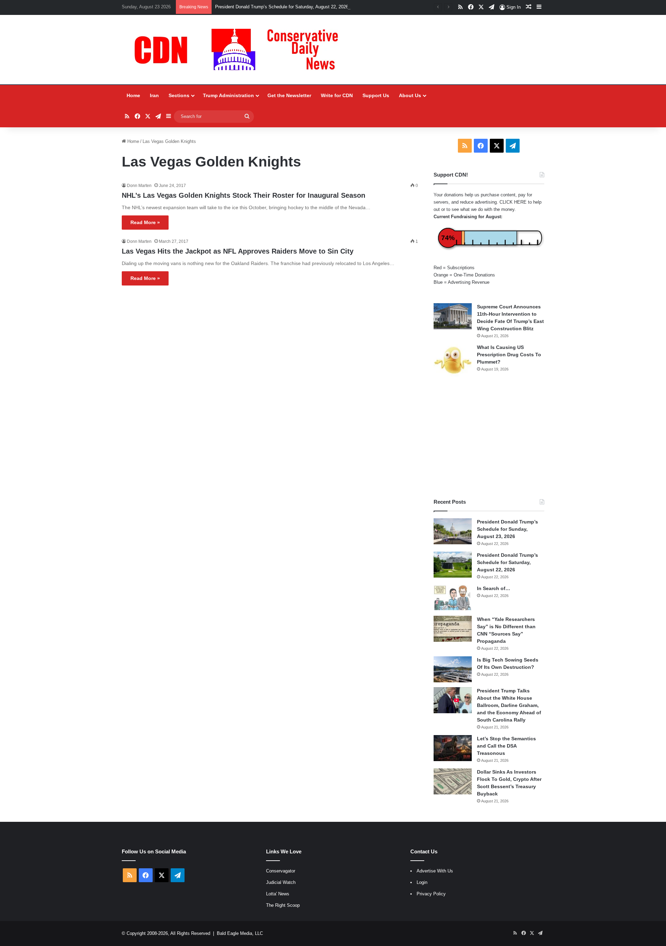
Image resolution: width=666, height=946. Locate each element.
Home (133, 95)
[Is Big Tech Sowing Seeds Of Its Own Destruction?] (453, 669)
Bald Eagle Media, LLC (240, 933)
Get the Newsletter (289, 95)
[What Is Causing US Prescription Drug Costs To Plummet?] (453, 360)
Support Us (375, 95)
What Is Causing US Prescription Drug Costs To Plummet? (509, 354)
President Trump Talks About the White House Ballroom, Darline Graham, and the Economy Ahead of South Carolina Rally (509, 705)
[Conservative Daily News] (240, 49)
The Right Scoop (283, 905)
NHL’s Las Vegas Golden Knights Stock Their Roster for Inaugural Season (243, 195)
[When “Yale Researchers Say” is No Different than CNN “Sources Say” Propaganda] (453, 629)
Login (422, 882)
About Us (410, 95)
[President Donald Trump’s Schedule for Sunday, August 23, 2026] (453, 531)
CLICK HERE (513, 202)
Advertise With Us (435, 870)
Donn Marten (139, 185)
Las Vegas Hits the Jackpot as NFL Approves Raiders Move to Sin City (237, 251)
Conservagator (280, 870)
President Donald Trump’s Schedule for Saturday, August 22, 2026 (281, 6)
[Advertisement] (489, 437)
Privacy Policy (431, 893)
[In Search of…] (453, 598)
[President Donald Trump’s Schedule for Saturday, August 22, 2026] (453, 565)
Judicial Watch (281, 882)
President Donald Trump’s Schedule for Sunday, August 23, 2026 (507, 529)
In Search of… (493, 588)
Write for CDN (337, 95)
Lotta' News (277, 893)
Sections (179, 95)
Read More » (145, 222)
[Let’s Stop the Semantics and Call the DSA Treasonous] (453, 748)
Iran (154, 95)
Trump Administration (228, 95)
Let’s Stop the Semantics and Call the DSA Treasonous (506, 746)
